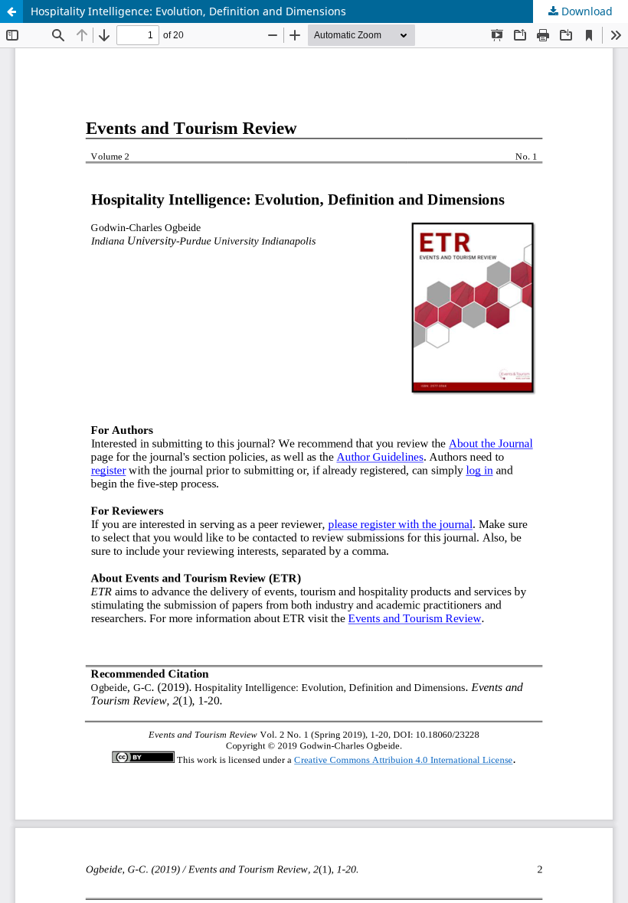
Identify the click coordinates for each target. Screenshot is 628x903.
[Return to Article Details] (11, 11)
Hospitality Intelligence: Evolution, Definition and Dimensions (188, 11)
